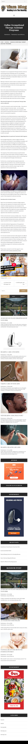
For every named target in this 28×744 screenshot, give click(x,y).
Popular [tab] (5, 296)
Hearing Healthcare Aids (10, 447)
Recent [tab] (13, 296)
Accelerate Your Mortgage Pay (7, 283)
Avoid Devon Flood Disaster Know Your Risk (10, 547)
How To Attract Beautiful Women (8, 558)
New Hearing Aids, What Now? (12, 415)
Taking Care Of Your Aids (10, 384)
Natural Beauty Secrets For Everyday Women (10, 554)
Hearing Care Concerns (10, 352)
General (2, 719)
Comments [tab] (23, 296)
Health (2, 723)
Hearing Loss (3, 730)
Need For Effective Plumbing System (9, 561)
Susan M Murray (21, 34)
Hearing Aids (3, 727)
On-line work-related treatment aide (9, 235)
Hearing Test (3, 734)
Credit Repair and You (20, 283)
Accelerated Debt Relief (6, 550)
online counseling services (15, 250)
